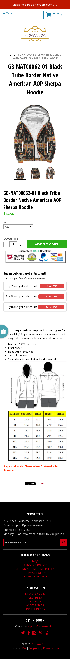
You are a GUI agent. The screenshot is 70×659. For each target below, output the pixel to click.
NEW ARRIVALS (35, 593)
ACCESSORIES (35, 605)
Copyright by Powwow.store (44, 648)
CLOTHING (35, 597)
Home (11, 55)
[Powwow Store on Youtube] (47, 633)
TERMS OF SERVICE (35, 576)
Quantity (11, 238)
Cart (59, 14)
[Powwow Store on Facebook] (28, 633)
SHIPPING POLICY (35, 565)
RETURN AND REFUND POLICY (35, 569)
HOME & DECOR (35, 609)
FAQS (35, 561)
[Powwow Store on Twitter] (23, 633)
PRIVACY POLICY (35, 572)
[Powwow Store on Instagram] (34, 633)
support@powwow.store (41, 626)
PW (24, 648)
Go (63, 542)
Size (5, 222)
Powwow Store (39, 644)
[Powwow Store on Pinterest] (40, 633)
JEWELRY (35, 601)
